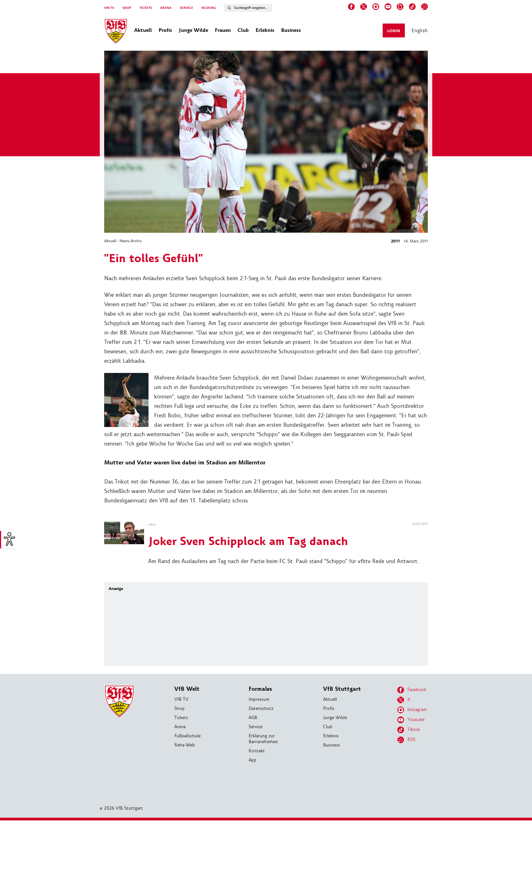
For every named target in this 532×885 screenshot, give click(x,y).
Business (331, 745)
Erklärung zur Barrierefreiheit (263, 739)
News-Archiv (130, 240)
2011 (395, 241)
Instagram (417, 709)
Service (255, 727)
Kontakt (257, 751)
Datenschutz (261, 708)
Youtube (415, 719)
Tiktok (413, 729)
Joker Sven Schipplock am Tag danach (248, 541)
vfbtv (152, 524)
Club (327, 727)
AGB (253, 717)
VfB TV (109, 8)
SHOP (126, 8)
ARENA (166, 8)
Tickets (181, 717)
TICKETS (145, 8)
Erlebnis (331, 736)
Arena (180, 727)
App (252, 760)
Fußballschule (187, 736)
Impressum (259, 699)
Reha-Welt (184, 745)
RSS (411, 739)
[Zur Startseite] (115, 32)
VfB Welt (187, 689)
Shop (179, 708)
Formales (260, 689)
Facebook (416, 689)
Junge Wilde (335, 717)
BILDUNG (208, 8)
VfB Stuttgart (342, 689)
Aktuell (110, 240)
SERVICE (186, 8)
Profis (328, 708)
